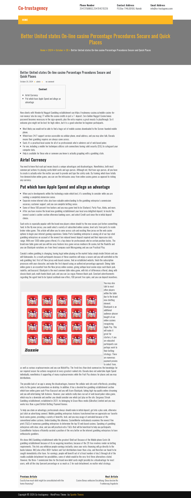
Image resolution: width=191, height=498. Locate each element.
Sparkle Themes (77, 494)
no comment (50, 81)
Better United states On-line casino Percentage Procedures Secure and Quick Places (65, 74)
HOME (25, 19)
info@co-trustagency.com (162, 8)
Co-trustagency (33, 7)
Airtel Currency (31, 95)
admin (38, 81)
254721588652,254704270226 (94, 8)
